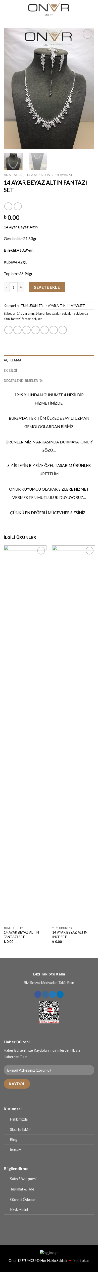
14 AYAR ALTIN (38, 175)
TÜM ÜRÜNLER (32, 306)
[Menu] (7, 9)
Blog (13, 1139)
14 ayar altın (25, 313)
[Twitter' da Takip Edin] (52, 994)
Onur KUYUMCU (22, 1260)
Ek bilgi (10, 370)
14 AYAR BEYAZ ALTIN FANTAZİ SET (21, 934)
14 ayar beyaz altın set (50, 313)
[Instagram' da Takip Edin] (45, 994)
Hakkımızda (19, 1119)
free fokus (80, 1260)
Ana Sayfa (13, 175)
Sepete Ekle (47, 287)
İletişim (15, 1150)
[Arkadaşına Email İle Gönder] (35, 330)
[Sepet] (91, 8)
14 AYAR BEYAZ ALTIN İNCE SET (69, 934)
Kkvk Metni (19, 1209)
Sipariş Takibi (20, 1129)
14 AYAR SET (65, 175)
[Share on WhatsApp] (8, 330)
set (39, 319)
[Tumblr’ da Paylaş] (63, 330)
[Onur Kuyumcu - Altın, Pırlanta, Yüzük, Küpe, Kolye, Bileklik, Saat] (49, 9)
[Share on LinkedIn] (54, 330)
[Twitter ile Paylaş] (26, 330)
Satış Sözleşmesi (23, 1179)
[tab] (49, 360)
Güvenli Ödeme (22, 1199)
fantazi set (29, 319)
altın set (72, 313)
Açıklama (12, 360)
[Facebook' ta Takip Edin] (37, 994)
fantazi (16, 319)
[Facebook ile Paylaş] (17, 330)
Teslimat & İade (22, 1189)
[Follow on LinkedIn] (60, 994)
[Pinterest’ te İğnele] (44, 330)
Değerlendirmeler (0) (23, 381)
